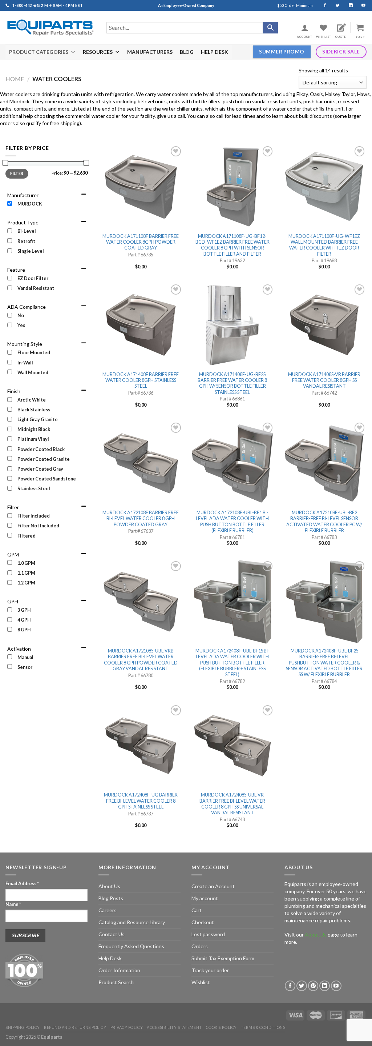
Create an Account (213, 886)
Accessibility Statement (174, 1027)
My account (204, 898)
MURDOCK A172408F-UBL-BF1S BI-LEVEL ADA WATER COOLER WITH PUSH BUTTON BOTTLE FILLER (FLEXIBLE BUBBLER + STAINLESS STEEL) (232, 662)
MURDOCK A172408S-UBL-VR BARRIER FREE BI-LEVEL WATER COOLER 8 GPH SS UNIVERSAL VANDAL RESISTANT (232, 803)
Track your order (210, 970)
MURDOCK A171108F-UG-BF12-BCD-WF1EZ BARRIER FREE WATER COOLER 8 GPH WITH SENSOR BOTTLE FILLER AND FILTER (232, 245)
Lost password (208, 934)
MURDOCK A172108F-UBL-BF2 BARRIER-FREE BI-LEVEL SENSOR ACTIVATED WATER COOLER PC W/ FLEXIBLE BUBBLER (324, 521)
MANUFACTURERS (150, 52)
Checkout (202, 922)
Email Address (22, 883)
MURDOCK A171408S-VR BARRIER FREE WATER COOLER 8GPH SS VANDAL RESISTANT (324, 380)
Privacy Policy (126, 1027)
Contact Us (111, 934)
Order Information (119, 970)
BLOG (187, 52)
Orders (199, 946)
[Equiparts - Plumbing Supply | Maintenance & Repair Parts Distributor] (50, 27)
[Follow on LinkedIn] (347, 5)
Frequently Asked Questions (131, 946)
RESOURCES (98, 52)
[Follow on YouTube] (360, 5)
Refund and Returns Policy (75, 1027)
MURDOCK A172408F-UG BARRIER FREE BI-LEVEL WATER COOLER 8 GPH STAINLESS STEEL (141, 801)
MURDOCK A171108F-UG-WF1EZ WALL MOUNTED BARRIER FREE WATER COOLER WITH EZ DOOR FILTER (324, 245)
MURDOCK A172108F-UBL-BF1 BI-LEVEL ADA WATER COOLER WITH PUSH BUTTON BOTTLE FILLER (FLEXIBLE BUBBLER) (232, 521)
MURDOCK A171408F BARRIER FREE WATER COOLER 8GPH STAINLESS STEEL (140, 380)
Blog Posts (110, 898)
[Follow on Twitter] (334, 5)
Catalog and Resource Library (131, 922)
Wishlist (200, 982)
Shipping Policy (22, 1027)
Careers (107, 910)
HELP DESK (214, 52)
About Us (109, 886)
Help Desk (110, 958)
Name (13, 904)
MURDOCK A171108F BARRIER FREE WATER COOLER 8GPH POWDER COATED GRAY (140, 242)
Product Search (116, 982)
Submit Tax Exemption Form (222, 958)
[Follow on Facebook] (321, 5)
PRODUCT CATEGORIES (38, 52)
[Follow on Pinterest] (313, 986)
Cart (196, 910)
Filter (16, 173)
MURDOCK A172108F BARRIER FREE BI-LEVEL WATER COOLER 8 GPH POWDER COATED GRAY (140, 518)
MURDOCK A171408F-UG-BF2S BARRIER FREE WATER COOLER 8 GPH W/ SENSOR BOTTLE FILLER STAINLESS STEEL (232, 383)
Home (14, 78)
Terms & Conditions (263, 1027)
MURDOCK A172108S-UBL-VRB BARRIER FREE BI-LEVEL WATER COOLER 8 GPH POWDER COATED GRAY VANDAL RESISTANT (141, 659)
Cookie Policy (221, 1027)
